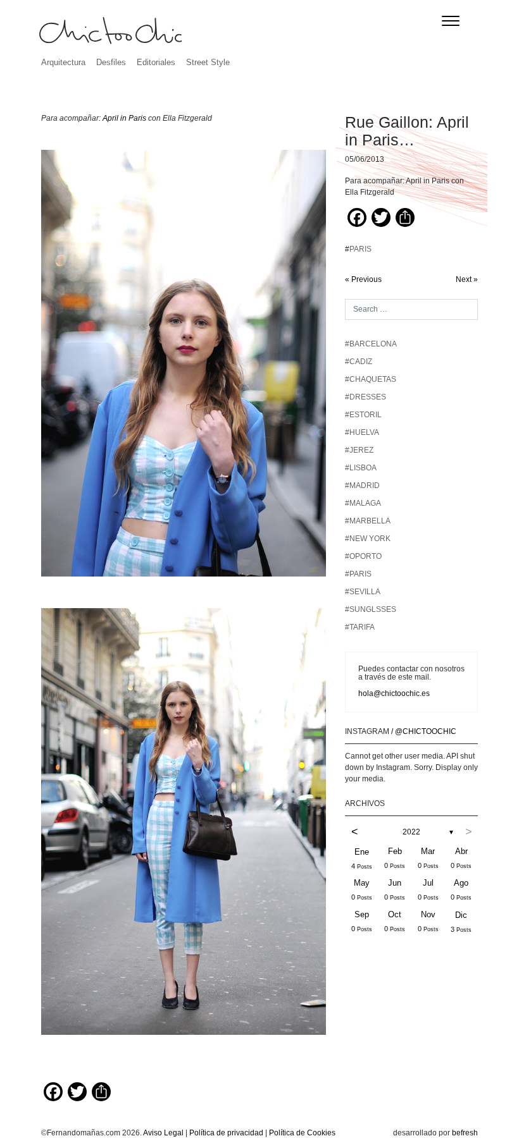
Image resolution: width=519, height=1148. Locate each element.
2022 (411, 831)
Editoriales (156, 62)
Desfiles (111, 62)
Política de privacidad (226, 1132)
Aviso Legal (163, 1132)
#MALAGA (363, 503)
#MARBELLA (368, 520)
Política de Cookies (302, 1132)
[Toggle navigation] (451, 20)
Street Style (208, 62)
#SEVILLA (362, 591)
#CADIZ (358, 361)
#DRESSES (365, 397)
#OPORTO (363, 556)
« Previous (363, 279)
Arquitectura (63, 62)
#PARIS (358, 574)
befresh (465, 1132)
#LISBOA (361, 467)
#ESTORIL (363, 414)
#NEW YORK (368, 538)
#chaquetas (370, 379)
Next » (467, 279)
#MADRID (362, 485)
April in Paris (123, 118)
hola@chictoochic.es (394, 693)
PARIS (360, 249)
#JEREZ (359, 450)
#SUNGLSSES (370, 609)
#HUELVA (362, 432)
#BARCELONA (371, 343)
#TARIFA (360, 627)
